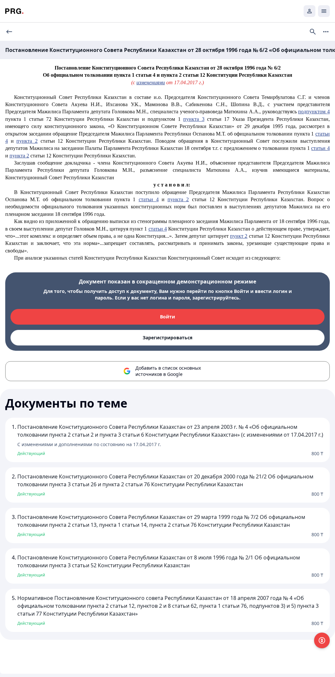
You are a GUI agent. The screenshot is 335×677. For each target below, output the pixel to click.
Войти (167, 317)
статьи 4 (320, 148)
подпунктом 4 (314, 111)
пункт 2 (238, 236)
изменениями (150, 82)
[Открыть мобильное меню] (324, 11)
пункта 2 (27, 141)
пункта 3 (193, 119)
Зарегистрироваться (167, 337)
